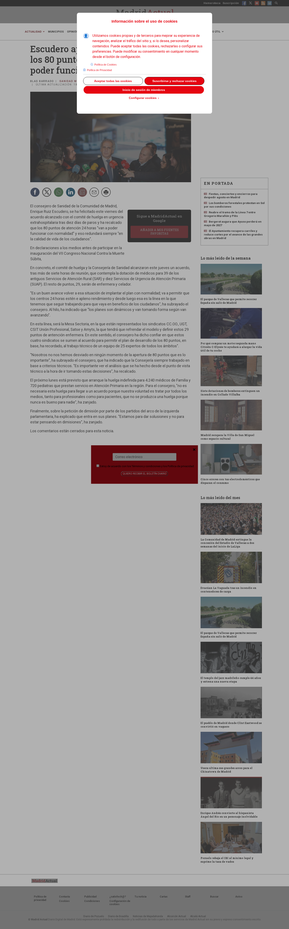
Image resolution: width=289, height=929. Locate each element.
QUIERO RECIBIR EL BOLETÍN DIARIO (145, 473)
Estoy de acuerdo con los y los (146, 466)
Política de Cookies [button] (105, 64)
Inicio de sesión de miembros (143, 90)
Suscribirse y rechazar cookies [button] (174, 81)
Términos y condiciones (146, 466)
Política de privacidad (181, 466)
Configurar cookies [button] (144, 98)
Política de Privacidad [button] (99, 70)
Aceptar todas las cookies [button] (113, 81)
